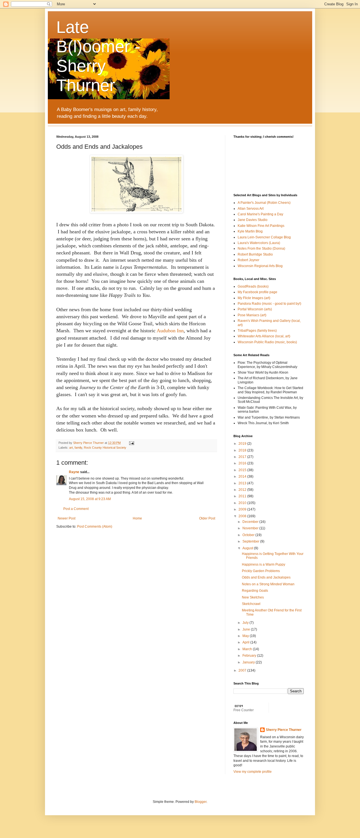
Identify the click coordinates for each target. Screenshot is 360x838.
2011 (242, 496)
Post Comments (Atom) (94, 526)
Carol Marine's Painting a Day (260, 214)
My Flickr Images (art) (254, 298)
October (248, 535)
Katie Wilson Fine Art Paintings (261, 226)
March (247, 649)
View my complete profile (252, 772)
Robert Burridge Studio (255, 254)
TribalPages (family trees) (257, 331)
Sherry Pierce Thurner (284, 730)
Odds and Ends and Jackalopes (266, 577)
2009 (242, 509)
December (250, 522)
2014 (242, 476)
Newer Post (66, 518)
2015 (242, 470)
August (248, 548)
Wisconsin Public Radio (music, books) (267, 342)
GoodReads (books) (253, 286)
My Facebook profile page (257, 292)
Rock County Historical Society (105, 447)
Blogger (200, 802)
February (249, 656)
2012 (242, 490)
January (249, 662)
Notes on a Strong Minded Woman (268, 584)
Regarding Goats (255, 591)
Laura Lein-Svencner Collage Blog (264, 237)
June (246, 629)
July (245, 623)
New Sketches (253, 597)
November (250, 528)
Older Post (207, 518)
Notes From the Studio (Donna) (261, 248)
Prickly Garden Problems (261, 571)
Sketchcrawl (251, 604)
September (251, 541)
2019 (242, 444)
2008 (242, 516)
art (71, 447)
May (246, 636)
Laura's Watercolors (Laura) (259, 243)
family (78, 447)
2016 (242, 463)
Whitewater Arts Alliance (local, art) (264, 336)
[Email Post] (131, 442)
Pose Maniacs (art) (252, 315)
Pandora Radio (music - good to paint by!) (269, 304)
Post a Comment (76, 509)
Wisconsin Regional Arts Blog (260, 266)
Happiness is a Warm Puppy (263, 564)
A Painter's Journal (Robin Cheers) (264, 203)
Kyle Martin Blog (250, 231)
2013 (242, 483)
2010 (242, 503)
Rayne (74, 472)
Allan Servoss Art (251, 209)
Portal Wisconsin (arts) (255, 309)
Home (137, 518)
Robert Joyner (248, 260)
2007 (242, 670)
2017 (242, 457)
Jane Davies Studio (252, 220)
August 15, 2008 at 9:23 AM (90, 499)
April (246, 642)
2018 (242, 450)
